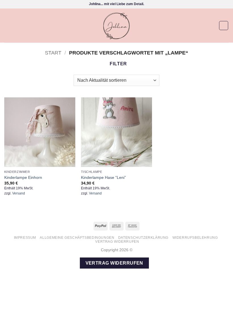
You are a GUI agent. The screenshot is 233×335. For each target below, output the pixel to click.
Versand (18, 193)
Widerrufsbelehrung (195, 238)
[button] (7, 25)
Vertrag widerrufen (117, 242)
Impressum (25, 238)
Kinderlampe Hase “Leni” (103, 177)
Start (53, 53)
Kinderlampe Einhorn (23, 177)
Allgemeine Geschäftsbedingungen (77, 238)
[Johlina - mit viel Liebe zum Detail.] (116, 25)
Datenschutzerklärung (143, 238)
